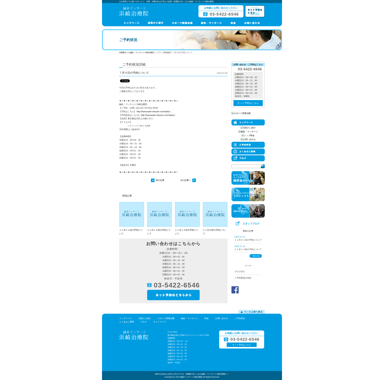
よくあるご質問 (126, 322)
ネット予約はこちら (248, 103)
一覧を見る (255, 256)
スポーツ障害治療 (166, 318)
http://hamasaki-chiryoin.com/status (153, 111)
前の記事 (160, 180)
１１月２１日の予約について (248, 240)
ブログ (144, 322)
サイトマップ (159, 322)
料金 (206, 318)
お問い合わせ (221, 318)
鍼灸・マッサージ (189, 318)
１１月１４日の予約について (248, 249)
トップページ (125, 318)
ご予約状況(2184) (242, 278)
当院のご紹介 (144, 318)
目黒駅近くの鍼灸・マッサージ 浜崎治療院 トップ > (140, 52)
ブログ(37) (239, 271)
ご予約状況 (166, 52)
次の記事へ (185, 180)
